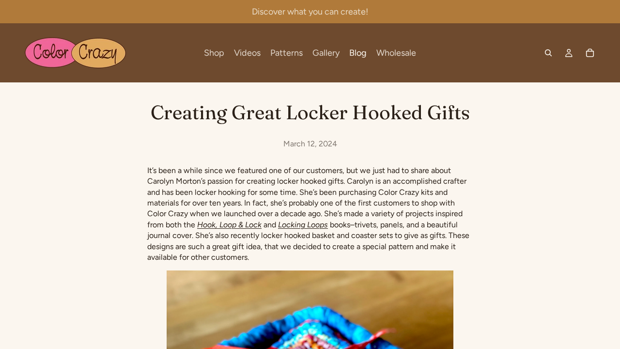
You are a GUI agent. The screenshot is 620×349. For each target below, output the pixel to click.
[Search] (548, 52)
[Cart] (590, 52)
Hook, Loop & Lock (229, 224)
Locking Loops (303, 224)
